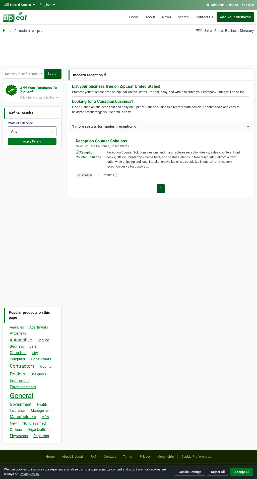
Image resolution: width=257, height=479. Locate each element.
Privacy (145, 456)
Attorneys (18, 333)
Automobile (21, 339)
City (35, 353)
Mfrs (45, 417)
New (13, 423)
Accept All (241, 472)
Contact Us (204, 17)
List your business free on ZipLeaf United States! (116, 86)
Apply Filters (32, 141)
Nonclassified (34, 423)
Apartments (38, 327)
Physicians (19, 436)
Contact (110, 456)
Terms (128, 456)
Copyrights (166, 456)
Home (134, 17)
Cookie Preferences (196, 456)
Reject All (218, 472)
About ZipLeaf (72, 456)
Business (17, 346)
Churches (18, 352)
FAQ (94, 456)
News (166, 17)
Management (41, 411)
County (45, 366)
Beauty (43, 340)
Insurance (17, 411)
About (150, 17)
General (21, 395)
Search (183, 17)
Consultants (41, 359)
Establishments (23, 387)
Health (42, 405)
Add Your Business (235, 17)
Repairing (41, 436)
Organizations (38, 429)
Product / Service (20, 123)
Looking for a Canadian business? (102, 101)
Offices (16, 429)
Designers (38, 374)
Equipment (19, 380)
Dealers (17, 373)
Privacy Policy (29, 474)
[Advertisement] (128, 50)
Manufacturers (23, 416)
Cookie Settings (190, 472)
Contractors (22, 366)
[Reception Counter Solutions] (91, 161)
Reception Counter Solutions (101, 141)
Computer (17, 359)
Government (20, 404)
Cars (33, 346)
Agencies (17, 327)
